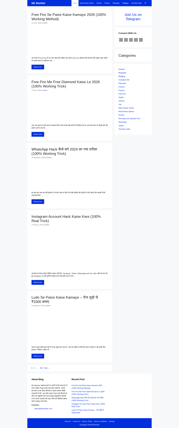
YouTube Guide (136, 3)
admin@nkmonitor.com (43, 409)
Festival (122, 87)
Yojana (121, 126)
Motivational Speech (126, 111)
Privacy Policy (87, 421)
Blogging (125, 3)
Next (47, 368)
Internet (99, 3)
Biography (116, 3)
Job (120, 104)
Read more (38, 67)
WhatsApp (122, 122)
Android (121, 69)
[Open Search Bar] (145, 3)
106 (41, 368)
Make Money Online (87, 3)
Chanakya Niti (124, 80)
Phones (121, 115)
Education (122, 83)
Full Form (122, 94)
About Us (68, 421)
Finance (107, 3)
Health (121, 97)
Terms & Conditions (100, 421)
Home (75, 3)
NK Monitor (38, 3)
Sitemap (111, 421)
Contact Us (76, 421)
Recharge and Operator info (129, 119)
